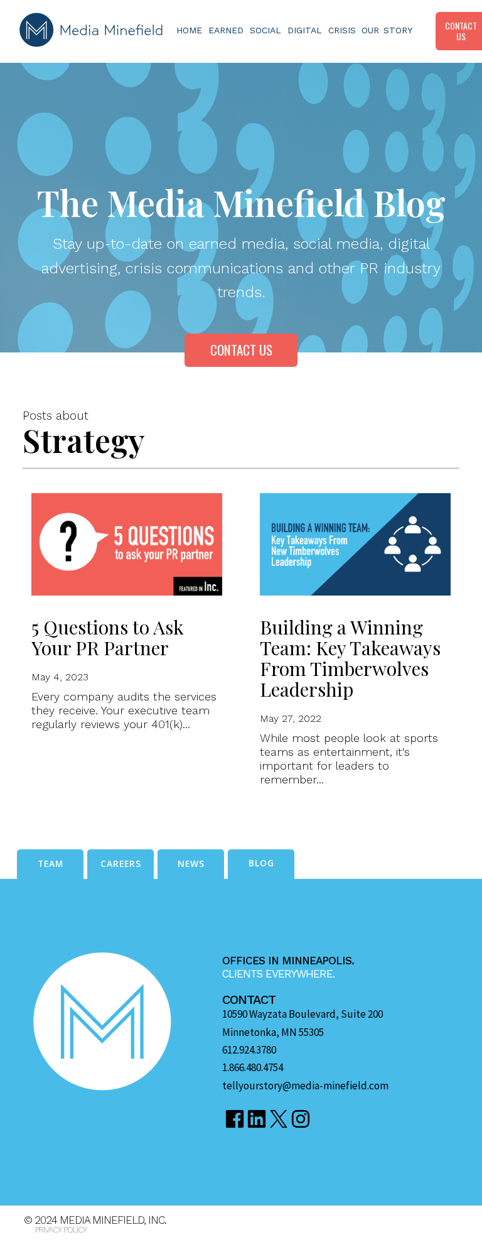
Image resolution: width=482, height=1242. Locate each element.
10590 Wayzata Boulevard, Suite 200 (302, 1014)
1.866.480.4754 (252, 1067)
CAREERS (120, 863)
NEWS (191, 863)
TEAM (50, 863)
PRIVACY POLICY (61, 1230)
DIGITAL (304, 30)
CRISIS (342, 30)
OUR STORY (387, 30)
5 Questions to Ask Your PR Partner (107, 637)
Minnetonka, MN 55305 (273, 1032)
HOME (189, 30)
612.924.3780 (249, 1050)
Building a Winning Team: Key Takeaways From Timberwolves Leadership (350, 658)
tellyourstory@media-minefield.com (305, 1086)
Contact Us (241, 349)
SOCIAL (265, 30)
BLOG (261, 863)
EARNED (226, 30)
